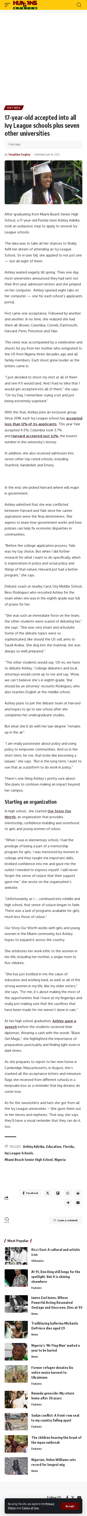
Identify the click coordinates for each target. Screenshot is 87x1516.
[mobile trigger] (9, 5)
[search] (79, 5)
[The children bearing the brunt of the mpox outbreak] (16, 1444)
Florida (68, 1147)
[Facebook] (67, 1498)
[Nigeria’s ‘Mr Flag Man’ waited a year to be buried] (16, 1351)
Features (14, 107)
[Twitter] (73, 1498)
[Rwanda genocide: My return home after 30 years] (16, 1399)
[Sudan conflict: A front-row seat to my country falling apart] (16, 1421)
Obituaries (37, 1261)
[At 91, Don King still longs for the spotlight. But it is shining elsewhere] (16, 1278)
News (34, 1313)
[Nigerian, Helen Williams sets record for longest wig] (16, 1466)
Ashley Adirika (33, 1147)
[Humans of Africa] (25, 5)
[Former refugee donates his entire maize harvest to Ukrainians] (16, 1374)
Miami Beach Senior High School (29, 1160)
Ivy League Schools (19, 1153)
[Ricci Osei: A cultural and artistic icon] (16, 1256)
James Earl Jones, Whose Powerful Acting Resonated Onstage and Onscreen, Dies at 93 (56, 1302)
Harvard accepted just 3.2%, (35, 436)
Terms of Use (30, 1507)
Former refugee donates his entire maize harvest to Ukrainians (52, 1372)
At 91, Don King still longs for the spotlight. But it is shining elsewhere (55, 1277)
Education (53, 1147)
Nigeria (60, 1160)
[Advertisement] (43, 56)
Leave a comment (68, 1220)
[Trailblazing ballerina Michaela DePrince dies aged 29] (16, 1329)
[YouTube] (79, 1498)
